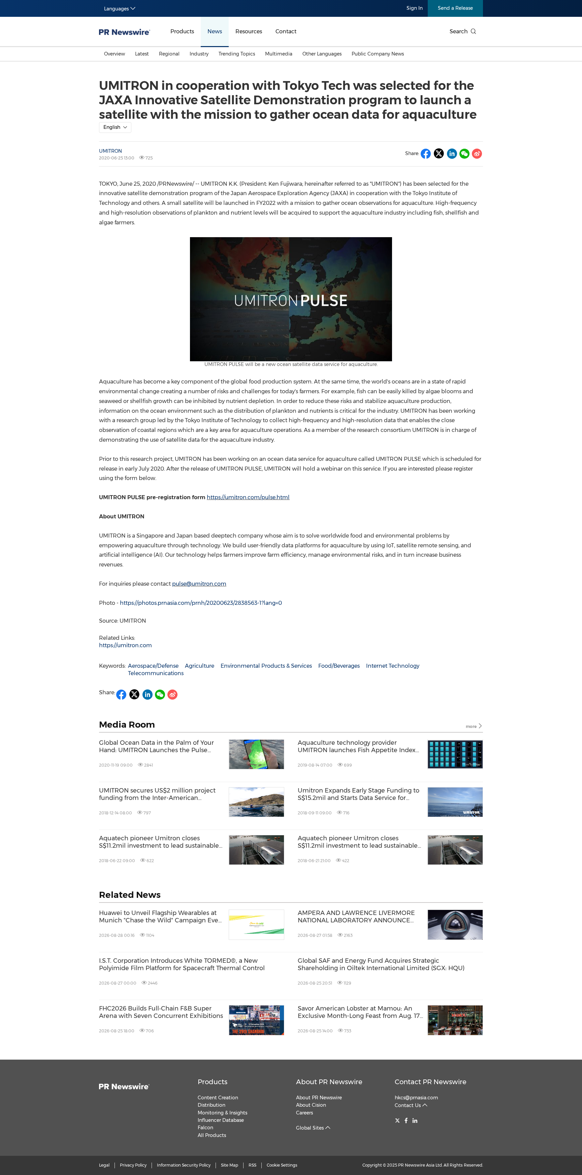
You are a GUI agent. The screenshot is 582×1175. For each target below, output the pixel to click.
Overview (114, 54)
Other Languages (322, 54)
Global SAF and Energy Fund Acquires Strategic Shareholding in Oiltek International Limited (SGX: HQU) (381, 964)
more (472, 726)
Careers (304, 1113)
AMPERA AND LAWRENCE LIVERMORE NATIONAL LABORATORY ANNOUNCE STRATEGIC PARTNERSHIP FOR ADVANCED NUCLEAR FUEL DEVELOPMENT (356, 917)
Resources (248, 31)
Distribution (211, 1105)
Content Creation (218, 1098)
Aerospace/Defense (153, 666)
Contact (286, 31)
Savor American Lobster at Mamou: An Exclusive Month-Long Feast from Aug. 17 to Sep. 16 (359, 1012)
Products (182, 31)
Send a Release (455, 8)
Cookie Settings (282, 1165)
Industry (199, 54)
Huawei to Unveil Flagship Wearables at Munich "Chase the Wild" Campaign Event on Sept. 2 (162, 917)
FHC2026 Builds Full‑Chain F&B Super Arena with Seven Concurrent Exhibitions (161, 1012)
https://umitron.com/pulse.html (248, 497)
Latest (142, 54)
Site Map (229, 1165)
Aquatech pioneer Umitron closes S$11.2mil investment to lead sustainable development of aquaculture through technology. (159, 842)
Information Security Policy (184, 1165)
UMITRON (110, 151)
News (214, 31)
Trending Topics (237, 54)
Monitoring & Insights (222, 1113)
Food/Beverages (339, 666)
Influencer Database (221, 1120)
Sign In (415, 8)
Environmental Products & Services (266, 666)
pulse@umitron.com (199, 584)
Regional (169, 54)
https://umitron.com (125, 645)
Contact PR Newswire (430, 1082)
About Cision (311, 1105)
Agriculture (199, 666)
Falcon (205, 1128)
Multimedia (278, 54)
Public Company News (378, 54)
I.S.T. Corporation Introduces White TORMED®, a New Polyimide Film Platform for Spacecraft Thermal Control (182, 964)
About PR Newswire (329, 1082)
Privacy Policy (133, 1165)
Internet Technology (392, 666)
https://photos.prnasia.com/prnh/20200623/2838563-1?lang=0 (201, 603)
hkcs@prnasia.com (416, 1098)
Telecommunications (156, 673)
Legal (104, 1165)
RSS (252, 1165)
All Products (212, 1135)
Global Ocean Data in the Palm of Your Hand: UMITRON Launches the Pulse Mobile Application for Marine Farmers (156, 746)
